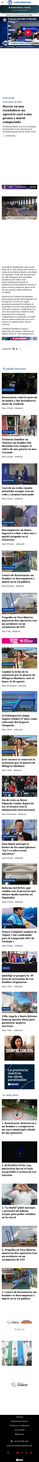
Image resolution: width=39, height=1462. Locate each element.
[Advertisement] (19, 70)
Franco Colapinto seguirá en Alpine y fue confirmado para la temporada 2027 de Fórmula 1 (19, 936)
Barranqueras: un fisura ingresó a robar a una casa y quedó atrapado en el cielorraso (19, 534)
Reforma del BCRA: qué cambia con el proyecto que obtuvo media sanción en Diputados (19, 892)
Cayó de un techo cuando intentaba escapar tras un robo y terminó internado (18, 491)
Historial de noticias (19, 1421)
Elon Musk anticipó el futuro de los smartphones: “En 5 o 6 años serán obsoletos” (19, 848)
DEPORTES (7, 708)
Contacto (19, 1417)
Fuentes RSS (19, 1430)
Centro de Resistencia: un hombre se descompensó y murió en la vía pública (18, 579)
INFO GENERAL (9, 836)
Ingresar (20, 1434)
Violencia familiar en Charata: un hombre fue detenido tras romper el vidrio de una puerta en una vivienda (19, 446)
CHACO (6, 968)
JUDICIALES (8, 664)
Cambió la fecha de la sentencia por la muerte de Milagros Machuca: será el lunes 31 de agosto (18, 676)
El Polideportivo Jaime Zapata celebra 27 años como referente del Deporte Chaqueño (19, 720)
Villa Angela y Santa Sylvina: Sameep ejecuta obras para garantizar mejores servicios (19, 1021)
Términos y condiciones (19, 1425)
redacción (10, 136)
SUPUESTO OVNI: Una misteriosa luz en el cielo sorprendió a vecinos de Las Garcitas (19, 1170)
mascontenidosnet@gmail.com (19, 1445)
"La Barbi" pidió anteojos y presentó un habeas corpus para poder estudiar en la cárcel (19, 1212)
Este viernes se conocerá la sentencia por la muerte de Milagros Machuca (18, 763)
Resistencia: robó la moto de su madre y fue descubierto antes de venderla (19, 401)
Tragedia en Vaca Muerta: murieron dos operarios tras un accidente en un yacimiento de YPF (19, 622)
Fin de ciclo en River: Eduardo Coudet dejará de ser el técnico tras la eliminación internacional (18, 805)
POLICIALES (8, 98)
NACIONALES (9, 880)
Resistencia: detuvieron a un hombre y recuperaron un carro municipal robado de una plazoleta (19, 1128)
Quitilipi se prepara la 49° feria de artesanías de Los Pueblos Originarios (18, 979)
